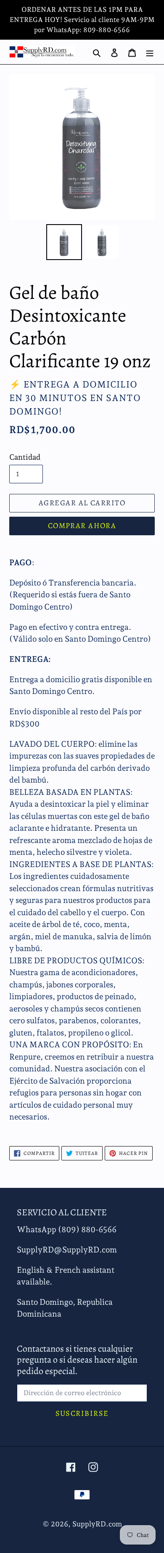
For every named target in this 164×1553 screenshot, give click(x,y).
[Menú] (150, 51)
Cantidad (24, 457)
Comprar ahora (82, 525)
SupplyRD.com (97, 1524)
